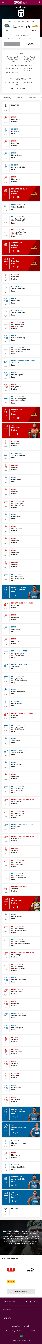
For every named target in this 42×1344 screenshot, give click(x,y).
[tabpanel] (21, 660)
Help (13, 1331)
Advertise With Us (30, 1331)
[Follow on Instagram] (38, 1302)
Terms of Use (16, 1326)
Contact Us (20, 1331)
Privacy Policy (26, 1326)
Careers (8, 1331)
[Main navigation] (3, 2)
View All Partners (21, 1291)
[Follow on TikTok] (26, 1302)
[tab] (6, 97)
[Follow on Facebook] (30, 1302)
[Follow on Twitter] (34, 1302)
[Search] (39, 2)
